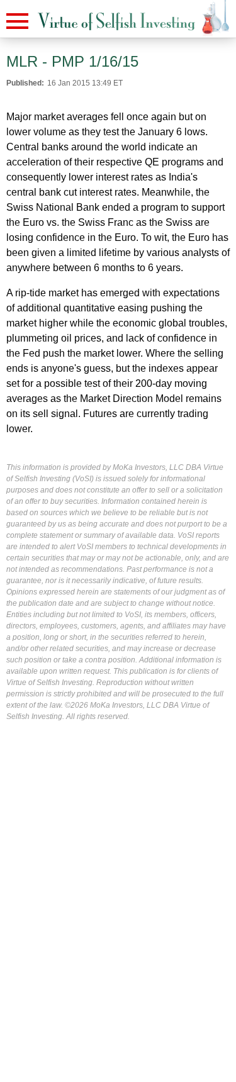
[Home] (116, 22)
